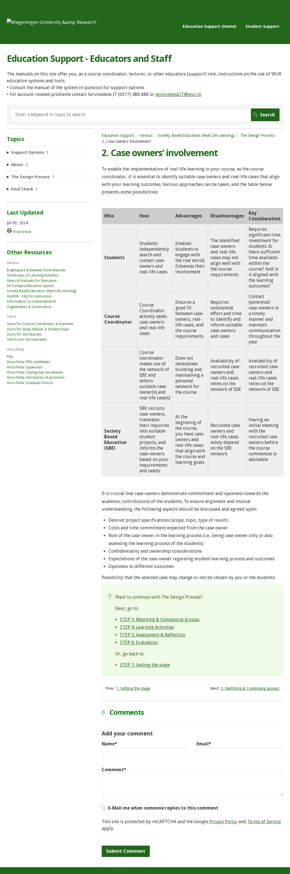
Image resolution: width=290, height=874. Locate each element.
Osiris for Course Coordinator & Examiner (40, 324)
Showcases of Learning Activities (32, 275)
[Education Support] (51, 22)
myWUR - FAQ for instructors (29, 296)
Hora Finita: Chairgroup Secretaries (35, 372)
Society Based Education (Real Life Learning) (196, 135)
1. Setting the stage (133, 688)
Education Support (118, 135)
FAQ (10, 357)
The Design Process (257, 135)
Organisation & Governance (29, 307)
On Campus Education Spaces (30, 286)
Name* (109, 744)
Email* (204, 744)
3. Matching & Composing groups (250, 688)
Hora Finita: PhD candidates (28, 362)
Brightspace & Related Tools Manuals (36, 270)
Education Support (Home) (209, 26)
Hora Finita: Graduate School (30, 383)
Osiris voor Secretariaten (27, 339)
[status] (192, 630)
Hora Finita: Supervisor (25, 367)
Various (146, 135)
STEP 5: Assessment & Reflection (152, 635)
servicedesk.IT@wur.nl (178, 94)
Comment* (114, 769)
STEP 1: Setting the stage (145, 665)
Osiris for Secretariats (24, 334)
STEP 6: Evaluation (139, 642)
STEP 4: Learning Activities (147, 627)
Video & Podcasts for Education (32, 281)
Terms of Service (264, 821)
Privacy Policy (223, 821)
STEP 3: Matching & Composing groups (159, 619)
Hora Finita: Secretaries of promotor (36, 378)
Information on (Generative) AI (31, 301)
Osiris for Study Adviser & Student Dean (38, 329)
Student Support (262, 26)
